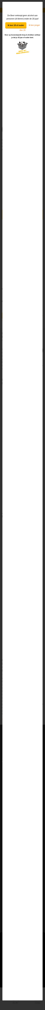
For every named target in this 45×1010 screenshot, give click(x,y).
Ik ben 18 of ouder (16, 25)
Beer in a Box (22, 8)
